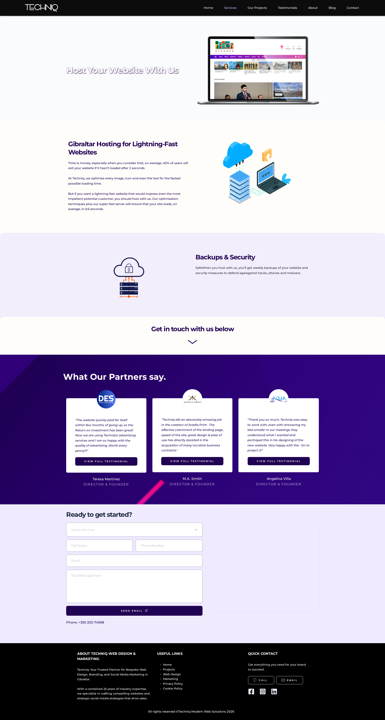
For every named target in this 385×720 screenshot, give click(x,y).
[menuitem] (208, 8)
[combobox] (134, 529)
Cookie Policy (172, 688)
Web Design (172, 674)
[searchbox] (135, 530)
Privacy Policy (173, 683)
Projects (169, 669)
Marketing (171, 679)
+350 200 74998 (91, 622)
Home (167, 664)
